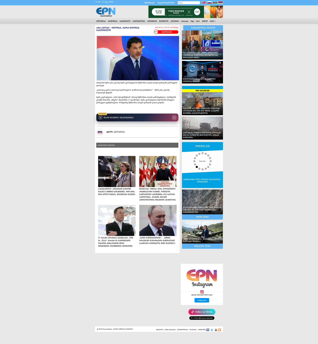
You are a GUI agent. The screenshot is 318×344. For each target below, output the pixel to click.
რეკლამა (193, 330)
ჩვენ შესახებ (150, 3)
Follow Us (202, 300)
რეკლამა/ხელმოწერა (166, 3)
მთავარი (159, 330)
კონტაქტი (202, 330)
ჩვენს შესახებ (170, 330)
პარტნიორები (182, 330)
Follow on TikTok (203, 312)
